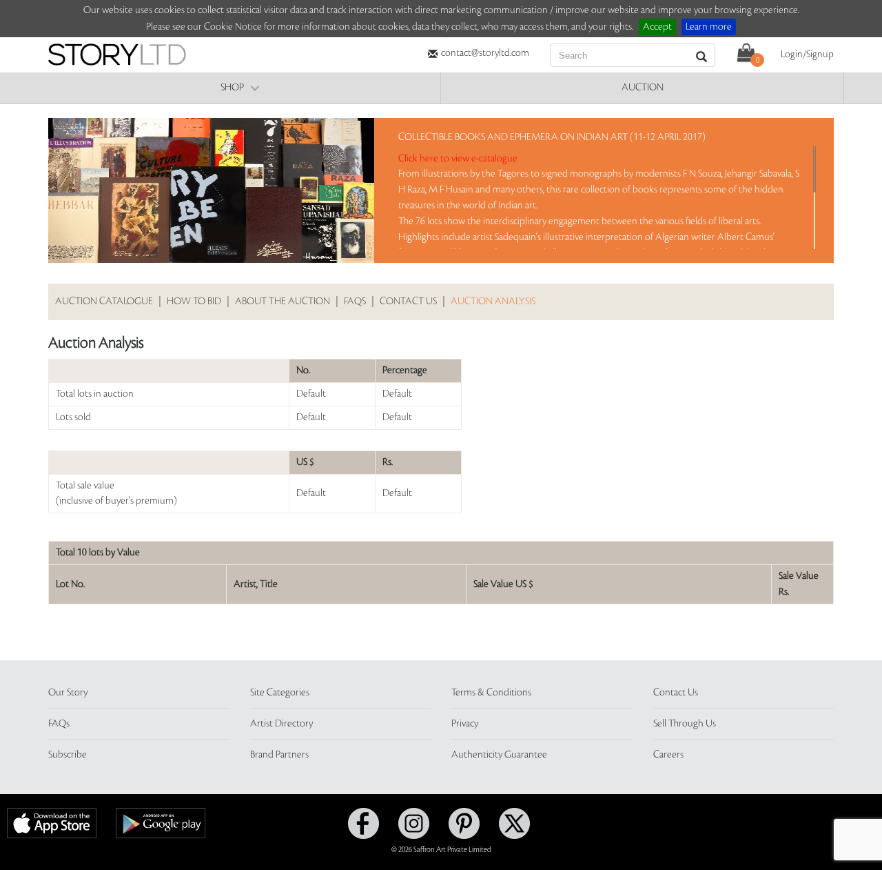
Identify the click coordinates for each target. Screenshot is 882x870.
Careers (668, 754)
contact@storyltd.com (485, 53)
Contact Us (408, 301)
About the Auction (282, 301)
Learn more (709, 26)
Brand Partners (279, 754)
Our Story (68, 692)
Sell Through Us (684, 723)
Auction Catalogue (104, 301)
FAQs (355, 301)
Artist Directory (281, 723)
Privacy (464, 723)
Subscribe (67, 754)
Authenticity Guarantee (499, 754)
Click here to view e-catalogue (457, 158)
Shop (232, 87)
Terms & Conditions (491, 692)
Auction (643, 87)
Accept (657, 26)
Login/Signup (807, 54)
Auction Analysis (493, 301)
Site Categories (279, 692)
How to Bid (194, 301)
